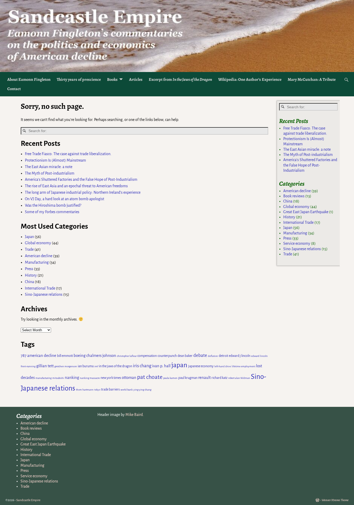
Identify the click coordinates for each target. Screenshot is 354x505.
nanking (72, 378)
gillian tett (45, 366)
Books (112, 79)
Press (29, 269)
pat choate (149, 377)
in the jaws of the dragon (115, 366)
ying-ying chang (142, 389)
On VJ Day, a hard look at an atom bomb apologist (64, 199)
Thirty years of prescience (79, 79)
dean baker (185, 356)
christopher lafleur (127, 356)
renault (204, 378)
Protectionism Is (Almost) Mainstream (55, 160)
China (29, 282)
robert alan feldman (239, 378)
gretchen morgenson (65, 366)
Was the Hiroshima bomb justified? (53, 205)
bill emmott (65, 356)
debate (200, 355)
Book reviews (294, 196)
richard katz (219, 378)
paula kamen (170, 378)
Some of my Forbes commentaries (52, 212)
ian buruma (86, 366)
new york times (111, 378)
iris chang (142, 365)
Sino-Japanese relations (43, 294)
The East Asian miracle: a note (48, 167)
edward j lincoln (239, 356)
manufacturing (44, 378)
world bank (127, 389)
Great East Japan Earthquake (305, 212)
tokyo (97, 389)
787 (23, 356)
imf (96, 366)
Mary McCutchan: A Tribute (312, 79)
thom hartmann (85, 389)
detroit (223, 356)
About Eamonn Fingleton (29, 79)
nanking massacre (90, 378)
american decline (41, 356)
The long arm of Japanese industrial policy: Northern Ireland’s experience (82, 192)
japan (179, 365)
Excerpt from (180, 79)
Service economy (296, 243)
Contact (14, 89)
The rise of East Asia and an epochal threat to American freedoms (76, 186)
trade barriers (110, 389)
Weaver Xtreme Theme (335, 500)
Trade (29, 249)
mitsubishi (58, 378)
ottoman (129, 378)
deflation (213, 356)
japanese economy (201, 366)
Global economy (38, 243)
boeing (80, 356)
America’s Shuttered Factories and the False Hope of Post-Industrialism (81, 179)
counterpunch (167, 356)
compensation (147, 356)
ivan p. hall (161, 366)
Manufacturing (37, 262)
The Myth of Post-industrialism (49, 173)
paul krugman (187, 378)
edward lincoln (259, 356)
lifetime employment (243, 366)
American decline (38, 256)
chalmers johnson (101, 356)
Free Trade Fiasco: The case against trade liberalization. (68, 154)
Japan (29, 237)
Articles (136, 79)
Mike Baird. (134, 415)
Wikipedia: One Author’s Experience (249, 79)
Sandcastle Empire (28, 500)
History (31, 275)
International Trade (40, 288)
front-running (28, 366)
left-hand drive (222, 366)
